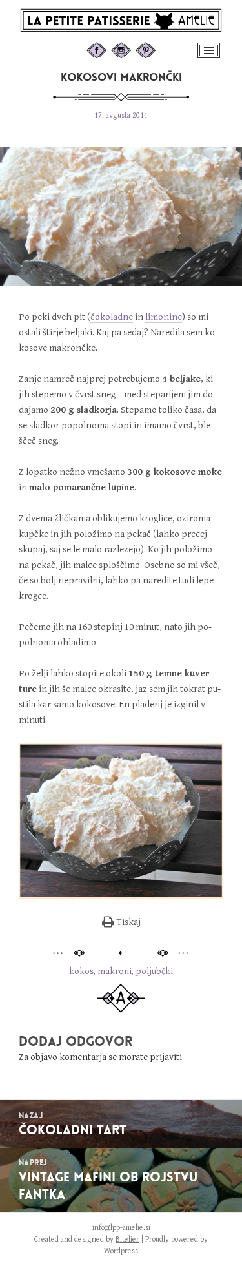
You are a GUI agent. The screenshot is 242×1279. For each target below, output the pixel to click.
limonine (163, 316)
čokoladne (111, 316)
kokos (81, 971)
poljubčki (154, 971)
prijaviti (166, 1057)
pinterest (158, 48)
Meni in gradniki (210, 57)
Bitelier (127, 1239)
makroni (114, 971)
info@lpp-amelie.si (121, 1227)
